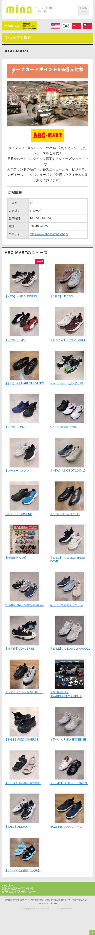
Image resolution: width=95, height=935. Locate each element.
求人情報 (53, 903)
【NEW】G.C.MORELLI (65, 514)
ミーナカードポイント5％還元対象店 (48, 71)
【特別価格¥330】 (16, 557)
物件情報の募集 (37, 900)
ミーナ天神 (7, 885)
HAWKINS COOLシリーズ (66, 826)
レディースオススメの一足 (66, 605)
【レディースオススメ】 (20, 470)
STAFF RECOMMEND (18, 514)
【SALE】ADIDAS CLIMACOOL (70, 648)
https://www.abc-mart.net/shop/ (49, 234)
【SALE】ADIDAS (16, 826)
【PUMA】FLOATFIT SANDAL (69, 783)
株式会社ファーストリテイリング (17, 900)
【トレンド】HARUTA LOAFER (24, 383)
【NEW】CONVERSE (18, 427)
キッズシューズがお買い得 (66, 383)
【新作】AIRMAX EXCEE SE (68, 739)
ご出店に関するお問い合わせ (55, 900)
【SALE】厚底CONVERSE (22, 739)
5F (31, 202)
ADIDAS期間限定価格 (63, 427)
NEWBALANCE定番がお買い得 (24, 605)
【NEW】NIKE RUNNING (21, 296)
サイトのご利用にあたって (78, 900)
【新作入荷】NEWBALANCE (68, 340)
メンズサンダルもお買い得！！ (24, 692)
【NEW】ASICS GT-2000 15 (68, 470)
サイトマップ (43, 903)
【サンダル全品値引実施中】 (23, 783)
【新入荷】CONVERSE (19, 648)
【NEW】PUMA (15, 340)
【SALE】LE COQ (61, 296)
